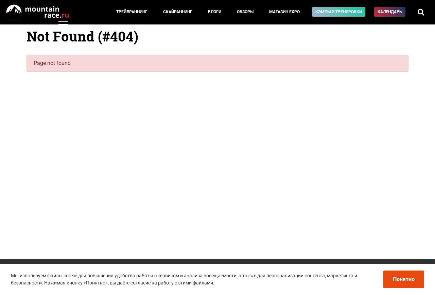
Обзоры (245, 12)
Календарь (390, 12)
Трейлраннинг (131, 12)
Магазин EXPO (284, 12)
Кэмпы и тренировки (338, 12)
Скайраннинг (177, 12)
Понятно (404, 279)
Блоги (214, 12)
